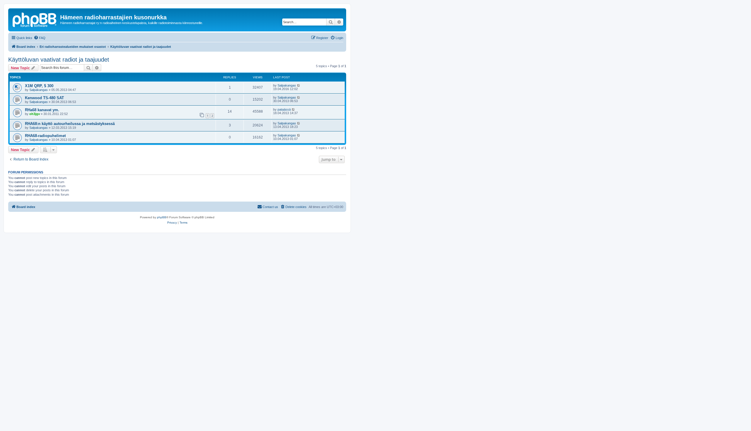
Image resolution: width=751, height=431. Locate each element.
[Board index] (35, 19)
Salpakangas (38, 90)
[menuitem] (39, 37)
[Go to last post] (299, 85)
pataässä (284, 109)
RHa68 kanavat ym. (42, 110)
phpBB (161, 217)
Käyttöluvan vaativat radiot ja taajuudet (58, 59)
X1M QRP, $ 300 (39, 86)
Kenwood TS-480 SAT (44, 98)
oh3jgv (34, 114)
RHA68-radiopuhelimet (45, 135)
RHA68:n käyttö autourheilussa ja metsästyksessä (70, 123)
